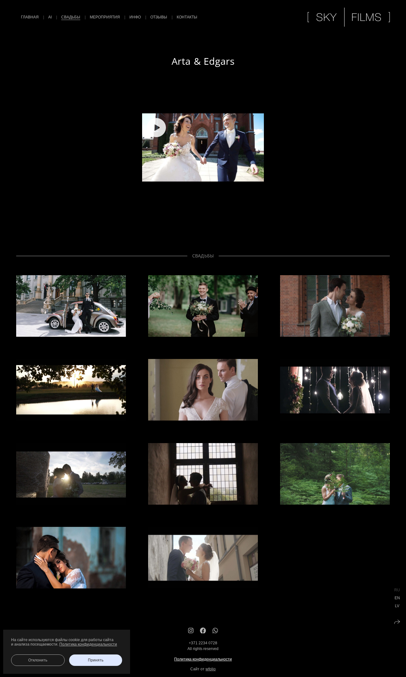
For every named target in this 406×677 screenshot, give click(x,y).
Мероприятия (105, 17)
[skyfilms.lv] (349, 17)
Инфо (135, 17)
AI (50, 17)
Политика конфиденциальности (203, 659)
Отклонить (37, 660)
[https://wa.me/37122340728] (215, 630)
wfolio (211, 669)
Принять (95, 660)
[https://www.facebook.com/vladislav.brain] (203, 630)
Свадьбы (70, 17)
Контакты (187, 17)
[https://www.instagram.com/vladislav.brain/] (190, 630)
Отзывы (158, 17)
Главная (30, 17)
